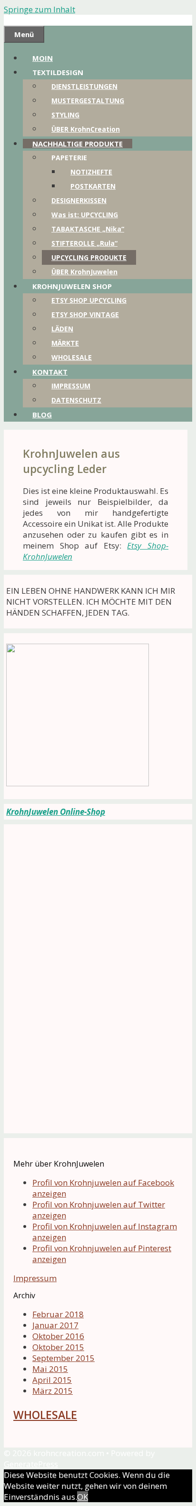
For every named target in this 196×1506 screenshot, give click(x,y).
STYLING (65, 114)
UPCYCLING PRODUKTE (89, 257)
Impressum (35, 1278)
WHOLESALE (71, 357)
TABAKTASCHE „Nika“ (87, 228)
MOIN (42, 58)
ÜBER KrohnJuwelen (84, 271)
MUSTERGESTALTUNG (87, 100)
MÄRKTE (65, 343)
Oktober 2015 (58, 1347)
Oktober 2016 (58, 1336)
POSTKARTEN (93, 186)
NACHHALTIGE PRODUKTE (77, 143)
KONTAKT (50, 371)
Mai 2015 (50, 1368)
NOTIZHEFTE (91, 171)
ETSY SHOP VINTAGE (85, 314)
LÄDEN (62, 328)
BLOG (42, 414)
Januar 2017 (55, 1325)
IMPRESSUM (70, 385)
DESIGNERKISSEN (79, 200)
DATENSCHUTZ (76, 400)
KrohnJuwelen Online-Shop (55, 811)
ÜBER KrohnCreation (85, 129)
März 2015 (52, 1390)
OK (82, 1496)
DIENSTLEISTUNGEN (84, 86)
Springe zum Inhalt (39, 9)
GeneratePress (31, 1463)
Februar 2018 (58, 1314)
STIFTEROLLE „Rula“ (84, 243)
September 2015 (63, 1357)
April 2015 (52, 1379)
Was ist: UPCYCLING (84, 214)
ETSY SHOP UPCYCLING (89, 300)
